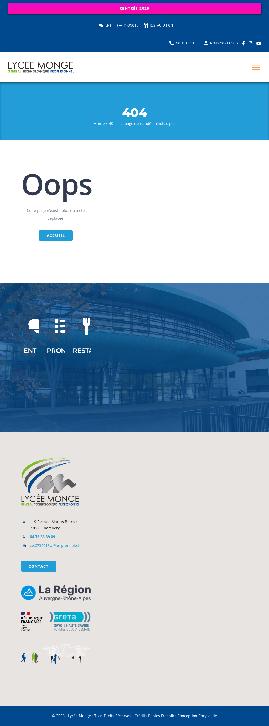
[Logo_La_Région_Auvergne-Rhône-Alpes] (56, 587)
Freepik (167, 715)
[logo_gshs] (56, 608)
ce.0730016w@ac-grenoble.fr (55, 545)
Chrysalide (207, 715)
